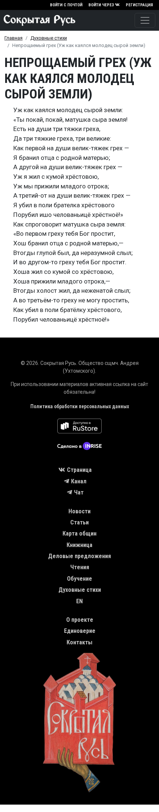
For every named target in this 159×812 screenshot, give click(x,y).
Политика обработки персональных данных (79, 406)
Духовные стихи (48, 38)
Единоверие (79, 630)
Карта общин (79, 533)
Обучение (79, 578)
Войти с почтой (66, 5)
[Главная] (37, 20)
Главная (13, 38)
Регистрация (139, 5)
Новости (79, 511)
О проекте (79, 619)
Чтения (79, 567)
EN (79, 601)
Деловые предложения (79, 556)
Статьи (79, 522)
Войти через (101, 5)
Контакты (79, 642)
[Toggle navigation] (145, 20)
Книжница (79, 544)
